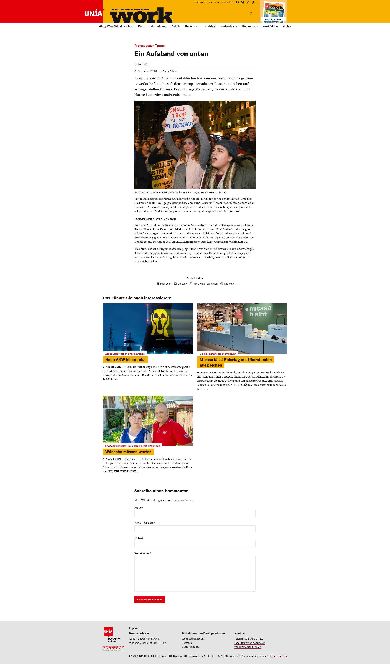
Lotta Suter (141, 64)
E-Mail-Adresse (144, 522)
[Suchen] (251, 13)
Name (138, 507)
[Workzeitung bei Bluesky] (243, 2)
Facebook (160, 656)
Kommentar (142, 553)
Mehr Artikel (170, 71)
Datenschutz (279, 656)
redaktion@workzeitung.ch (249, 643)
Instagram (194, 656)
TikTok (210, 656)
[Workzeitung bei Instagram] (248, 2)
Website (139, 538)
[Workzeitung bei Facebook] (237, 2)
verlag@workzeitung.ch (247, 647)
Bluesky (177, 656)
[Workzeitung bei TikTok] (253, 2)
